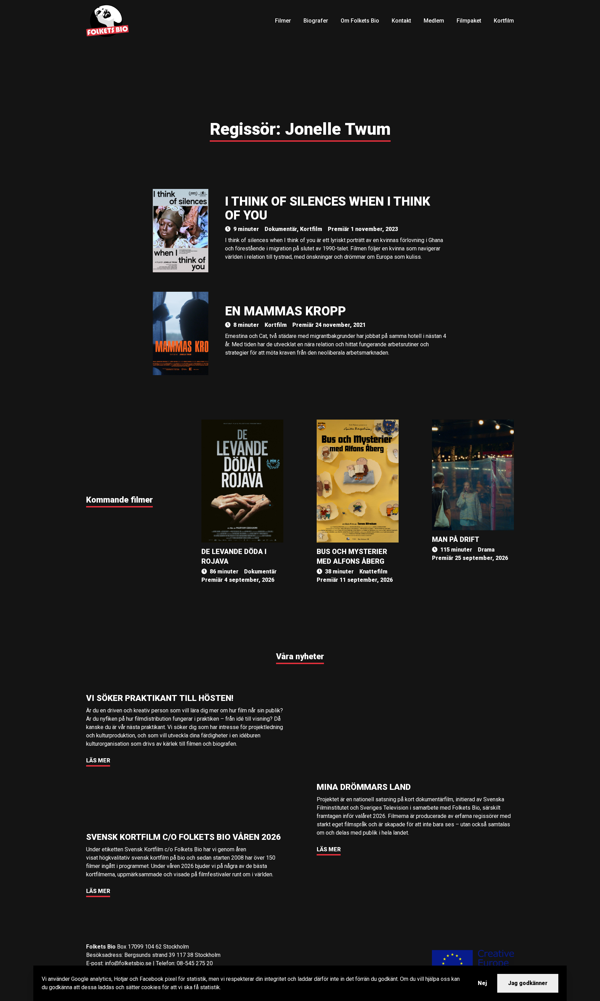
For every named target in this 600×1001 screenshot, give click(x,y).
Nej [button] (482, 983)
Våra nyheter (300, 656)
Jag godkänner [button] (528, 983)
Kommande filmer (119, 500)
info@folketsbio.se (128, 963)
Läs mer (98, 760)
